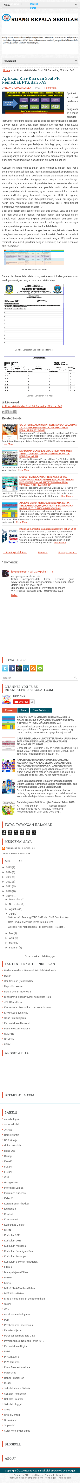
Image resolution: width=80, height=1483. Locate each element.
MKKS (7, 1282)
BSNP (7, 975)
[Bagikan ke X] (11, 412)
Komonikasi (11, 1219)
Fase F (8, 1161)
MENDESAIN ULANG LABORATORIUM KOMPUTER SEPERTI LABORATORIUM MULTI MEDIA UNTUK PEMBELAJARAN (45, 453)
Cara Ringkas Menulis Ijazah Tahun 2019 (30, 921)
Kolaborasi (10, 1208)
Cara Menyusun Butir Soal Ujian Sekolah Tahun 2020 (45, 802)
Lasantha (60, 1475)
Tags (23, 710)
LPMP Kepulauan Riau (16, 1012)
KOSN (7, 1230)
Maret (12, 942)
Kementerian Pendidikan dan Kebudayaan (27, 1007)
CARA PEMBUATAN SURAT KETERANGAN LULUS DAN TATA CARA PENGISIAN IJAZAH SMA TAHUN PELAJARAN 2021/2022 (47, 741)
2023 (9, 876)
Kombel (8, 1214)
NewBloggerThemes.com (58, 1478)
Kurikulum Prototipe (15, 1256)
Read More (7, 444)
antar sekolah (11, 1124)
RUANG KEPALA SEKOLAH (18, 87)
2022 (9, 881)
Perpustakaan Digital (15, 1346)
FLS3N (8, 1171)
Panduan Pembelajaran (17, 1314)
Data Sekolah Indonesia (17, 991)
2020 (9, 891)
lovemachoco (19, 571)
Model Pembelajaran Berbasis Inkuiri (24, 1298)
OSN (6, 1309)
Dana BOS (10, 1150)
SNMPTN (9, 1039)
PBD (6, 1319)
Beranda (43, 552)
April (12, 938)
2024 (9, 872)
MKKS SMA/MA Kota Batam (20, 1288)
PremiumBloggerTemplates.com (26, 1478)
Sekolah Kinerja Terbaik (17, 1388)
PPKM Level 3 (11, 1356)
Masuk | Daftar (34, 4)
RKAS (7, 1383)
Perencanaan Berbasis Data (19, 1335)
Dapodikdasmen (13, 986)
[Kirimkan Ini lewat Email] (4, 412)
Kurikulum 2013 (12, 1240)
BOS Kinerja (10, 1140)
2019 (9, 895)
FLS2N (8, 1166)
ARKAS (8, 1129)
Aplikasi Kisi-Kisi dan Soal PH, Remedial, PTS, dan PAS (31, 80)
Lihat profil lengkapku (17, 853)
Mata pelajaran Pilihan (16, 1272)
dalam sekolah (12, 1145)
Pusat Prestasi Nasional (17, 1028)
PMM (7, 1351)
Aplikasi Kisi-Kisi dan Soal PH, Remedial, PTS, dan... (36, 926)
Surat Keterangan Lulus (17, 1430)
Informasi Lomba (13, 1187)
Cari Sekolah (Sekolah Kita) (19, 981)
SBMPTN (9, 1033)
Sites (7, 1409)
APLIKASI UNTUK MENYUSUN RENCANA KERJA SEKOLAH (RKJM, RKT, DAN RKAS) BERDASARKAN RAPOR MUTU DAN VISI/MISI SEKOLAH (46, 506)
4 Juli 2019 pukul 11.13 (40, 571)
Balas (14, 595)
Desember (15, 899)
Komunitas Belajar (14, 1224)
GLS (6, 1177)
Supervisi (9, 1425)
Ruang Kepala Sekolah (37, 1470)
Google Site (10, 1182)
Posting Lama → (67, 552)
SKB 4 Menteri (12, 1414)
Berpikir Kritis (11, 1134)
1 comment (50, 87)
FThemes (30, 1475)
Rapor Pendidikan (14, 1377)
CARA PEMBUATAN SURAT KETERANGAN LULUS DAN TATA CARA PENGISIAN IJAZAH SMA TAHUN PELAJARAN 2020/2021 (48, 427)
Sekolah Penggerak (15, 1393)
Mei (11, 933)
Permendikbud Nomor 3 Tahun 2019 (24, 1340)
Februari (14, 947)
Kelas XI (8, 1198)
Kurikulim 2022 (12, 1235)
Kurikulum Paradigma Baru (19, 1251)
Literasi (8, 1266)
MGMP (8, 1277)
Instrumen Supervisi (15, 1193)
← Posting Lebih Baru (15, 552)
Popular (9, 710)
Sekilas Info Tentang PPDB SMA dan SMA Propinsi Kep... (39, 917)
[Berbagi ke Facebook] (15, 412)
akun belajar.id (12, 1119)
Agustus (14, 909)
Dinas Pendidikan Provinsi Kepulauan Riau (27, 996)
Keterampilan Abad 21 (16, 1203)
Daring (8, 1156)
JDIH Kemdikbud (13, 1002)
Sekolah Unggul (13, 1404)
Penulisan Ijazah (13, 1330)
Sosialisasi (10, 1420)
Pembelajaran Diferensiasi (18, 1325)
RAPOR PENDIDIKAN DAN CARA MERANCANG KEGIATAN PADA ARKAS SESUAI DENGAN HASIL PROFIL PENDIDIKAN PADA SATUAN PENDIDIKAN (44, 762)
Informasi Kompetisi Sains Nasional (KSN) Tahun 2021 (47, 529)
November (15, 904)
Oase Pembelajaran (15, 1018)
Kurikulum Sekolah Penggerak (21, 1261)
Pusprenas (10, 1372)
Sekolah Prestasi (13, 1399)
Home (6, 70)
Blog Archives (41, 710)
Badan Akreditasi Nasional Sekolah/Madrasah (30, 970)
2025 (9, 867)
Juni (11, 913)
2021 (9, 886)
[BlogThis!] (7, 412)
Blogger (50, 956)
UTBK (7, 1044)
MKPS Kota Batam (14, 1293)
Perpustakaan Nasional (17, 1023)
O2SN (7, 1303)
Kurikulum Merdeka (15, 1245)
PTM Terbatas (11, 1362)
